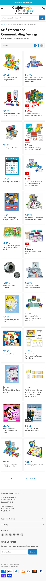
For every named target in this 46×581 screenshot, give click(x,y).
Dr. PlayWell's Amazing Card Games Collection (33, 149)
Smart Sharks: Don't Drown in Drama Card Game (10, 430)
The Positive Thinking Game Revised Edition (32, 287)
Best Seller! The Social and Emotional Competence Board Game (34, 79)
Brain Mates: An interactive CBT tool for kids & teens (34, 219)
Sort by (5, 45)
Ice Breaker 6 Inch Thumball (9, 287)
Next (31, 479)
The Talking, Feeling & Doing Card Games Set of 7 (34, 114)
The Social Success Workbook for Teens (32, 429)
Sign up (33, 552)
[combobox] (20, 17)
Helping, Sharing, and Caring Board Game (10, 466)
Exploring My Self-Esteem (34, 465)
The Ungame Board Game (11, 148)
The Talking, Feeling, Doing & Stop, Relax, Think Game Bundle (11, 248)
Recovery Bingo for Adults (11, 182)
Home (3, 24)
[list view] (41, 45)
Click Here (8, 511)
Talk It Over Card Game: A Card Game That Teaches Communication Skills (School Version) (33, 393)
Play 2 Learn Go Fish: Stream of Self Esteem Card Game (33, 318)
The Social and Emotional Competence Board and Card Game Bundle (33, 183)
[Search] (42, 17)
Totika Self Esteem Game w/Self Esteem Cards (11, 115)
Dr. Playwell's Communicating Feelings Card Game (33, 356)
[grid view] (36, 45)
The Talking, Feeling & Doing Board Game (10, 78)
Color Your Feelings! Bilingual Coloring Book (10, 219)
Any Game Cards (8, 354)
